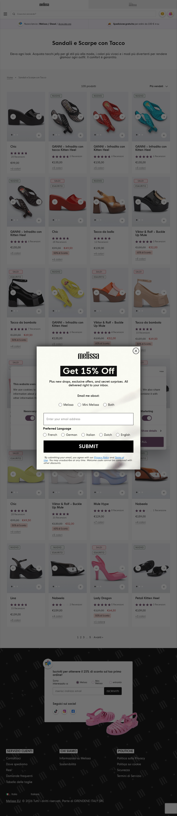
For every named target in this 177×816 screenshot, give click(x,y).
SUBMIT (88, 446)
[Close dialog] (136, 351)
